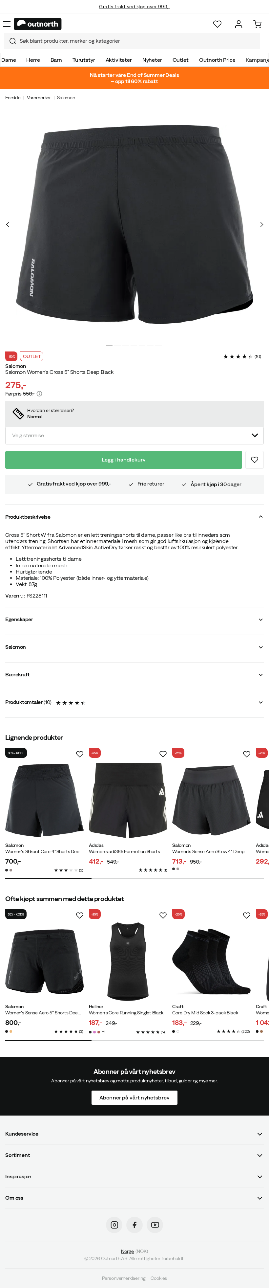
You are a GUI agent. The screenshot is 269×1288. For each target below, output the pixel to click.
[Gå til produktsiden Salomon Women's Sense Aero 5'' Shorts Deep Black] (44, 961)
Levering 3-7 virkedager (134, 13)
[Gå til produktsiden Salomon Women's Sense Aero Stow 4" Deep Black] (211, 800)
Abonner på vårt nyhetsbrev (134, 1097)
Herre (33, 60)
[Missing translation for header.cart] (257, 24)
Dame (8, 60)
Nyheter (152, 60)
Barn (56, 60)
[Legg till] (254, 460)
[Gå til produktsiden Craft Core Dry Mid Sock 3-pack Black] (211, 961)
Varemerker (39, 97)
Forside (13, 97)
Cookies (159, 1278)
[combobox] (132, 41)
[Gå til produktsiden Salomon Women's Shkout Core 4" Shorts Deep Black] (44, 800)
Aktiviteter (119, 60)
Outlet (181, 60)
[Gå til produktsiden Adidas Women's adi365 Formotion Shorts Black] (128, 800)
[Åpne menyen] (7, 24)
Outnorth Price (217, 60)
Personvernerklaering (124, 1278)
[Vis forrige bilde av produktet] (7, 224)
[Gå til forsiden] (38, 24)
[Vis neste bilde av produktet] (261, 224)
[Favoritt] (217, 24)
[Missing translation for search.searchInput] (10, 41)
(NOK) (134, 1251)
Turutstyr (83, 60)
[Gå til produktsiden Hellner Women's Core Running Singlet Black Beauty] (128, 961)
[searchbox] (138, 40)
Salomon (66, 97)
